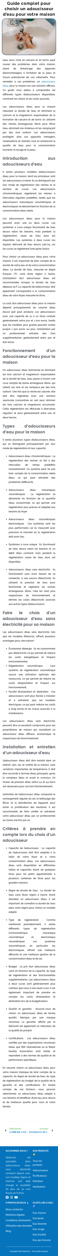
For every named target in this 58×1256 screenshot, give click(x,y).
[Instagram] (11, 1197)
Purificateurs (40, 1175)
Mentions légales (15, 1214)
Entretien (38, 1181)
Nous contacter (14, 1209)
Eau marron (39, 1212)
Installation (39, 1186)
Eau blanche (40, 1223)
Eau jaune (38, 1218)
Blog (8, 1231)
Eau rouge (38, 1229)
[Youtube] (16, 1197)
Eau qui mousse (42, 1240)
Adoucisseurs (40, 1170)
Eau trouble (39, 1234)
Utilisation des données (19, 1225)
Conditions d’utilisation (18, 1220)
